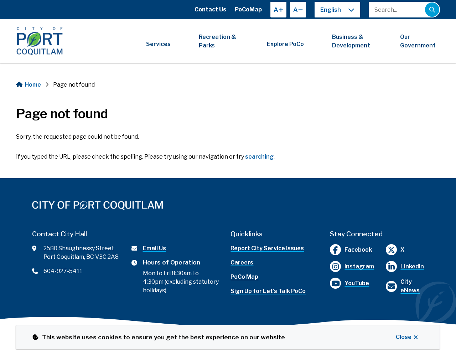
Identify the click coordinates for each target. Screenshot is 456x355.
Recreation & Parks (217, 41)
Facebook (358, 249)
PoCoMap (248, 9)
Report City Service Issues (267, 248)
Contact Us (210, 9)
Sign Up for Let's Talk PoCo (268, 291)
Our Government (418, 41)
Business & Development (351, 41)
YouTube (356, 283)
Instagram (359, 266)
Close (403, 337)
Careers (241, 262)
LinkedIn (412, 266)
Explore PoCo (285, 44)
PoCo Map (244, 276)
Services (158, 44)
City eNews (410, 286)
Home (33, 84)
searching (259, 156)
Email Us (154, 248)
